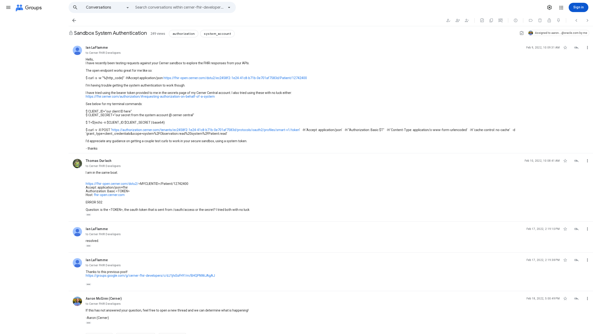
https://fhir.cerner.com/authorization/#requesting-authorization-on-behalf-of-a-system (150, 96)
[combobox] (179, 7)
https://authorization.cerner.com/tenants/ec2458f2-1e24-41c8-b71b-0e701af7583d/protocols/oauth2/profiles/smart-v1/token (205, 130)
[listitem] (331, 96)
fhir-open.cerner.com (109, 195)
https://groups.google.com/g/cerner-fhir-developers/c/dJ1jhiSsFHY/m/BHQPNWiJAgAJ (150, 275)
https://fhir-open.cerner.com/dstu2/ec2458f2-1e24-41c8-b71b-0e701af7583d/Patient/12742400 (235, 78)
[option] (107, 7)
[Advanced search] (229, 7)
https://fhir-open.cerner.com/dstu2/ (112, 184)
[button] (8, 7)
